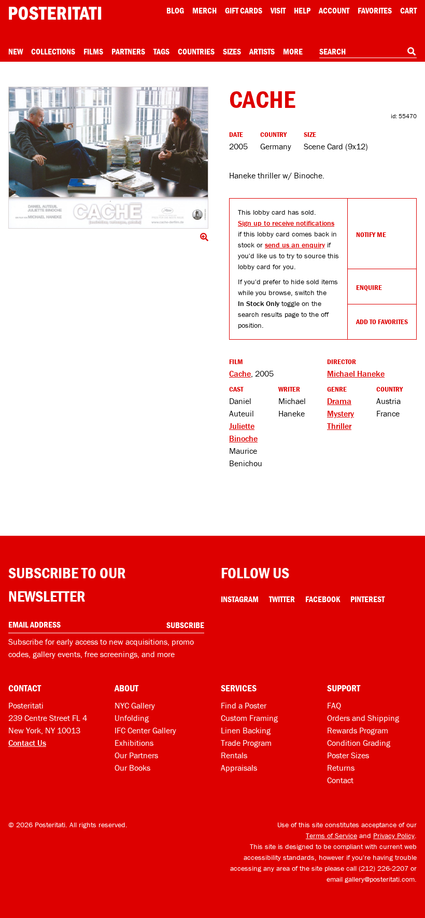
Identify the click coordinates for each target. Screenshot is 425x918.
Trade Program (246, 743)
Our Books (132, 767)
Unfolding (132, 718)
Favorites (375, 10)
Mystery (340, 413)
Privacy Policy (394, 835)
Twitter (282, 599)
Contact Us (27, 743)
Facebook (322, 599)
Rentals (234, 755)
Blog (175, 10)
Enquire (369, 287)
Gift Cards (243, 10)
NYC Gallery (135, 705)
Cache (240, 373)
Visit (278, 10)
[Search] (411, 51)
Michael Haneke (356, 373)
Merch (204, 10)
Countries (196, 51)
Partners (128, 51)
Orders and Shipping (363, 718)
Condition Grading (358, 743)
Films (93, 51)
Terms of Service (331, 835)
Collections (53, 51)
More (293, 51)
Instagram (240, 599)
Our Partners (136, 755)
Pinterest (367, 599)
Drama (339, 401)
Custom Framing (249, 718)
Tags (161, 51)
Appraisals (239, 767)
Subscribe (185, 625)
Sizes (232, 51)
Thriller (339, 426)
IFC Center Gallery (145, 730)
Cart (408, 10)
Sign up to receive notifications (286, 223)
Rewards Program (357, 730)
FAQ (334, 705)
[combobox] (368, 52)
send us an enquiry (295, 244)
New (15, 51)
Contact (340, 780)
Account (334, 10)
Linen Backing (246, 730)
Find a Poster (243, 705)
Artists (262, 51)
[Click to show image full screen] (108, 158)
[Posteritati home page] (55, 13)
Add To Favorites (382, 321)
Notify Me (371, 234)
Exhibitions (134, 743)
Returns (341, 767)
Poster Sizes (348, 755)
